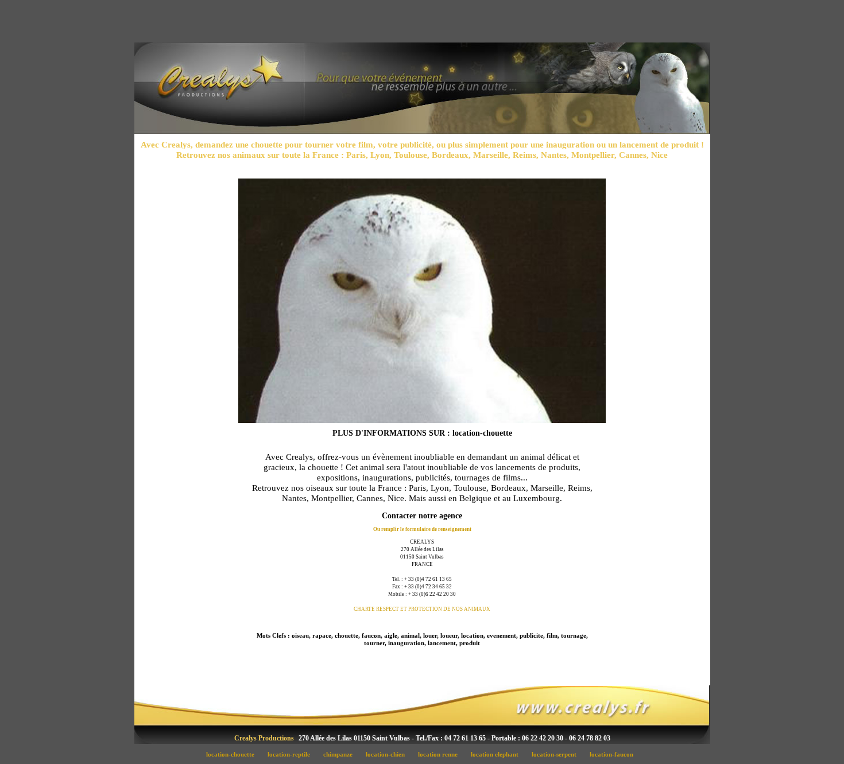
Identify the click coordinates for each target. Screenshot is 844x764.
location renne (441, 754)
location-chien (388, 754)
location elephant (497, 754)
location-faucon (613, 754)
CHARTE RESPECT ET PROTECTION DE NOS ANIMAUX (422, 609)
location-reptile (292, 754)
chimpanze (341, 754)
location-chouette (233, 754)
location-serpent (557, 754)
